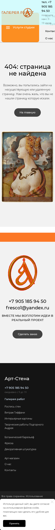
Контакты (10, 470)
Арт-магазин (12, 458)
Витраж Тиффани (15, 412)
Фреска (9, 443)
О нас (49, 38)
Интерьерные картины (18, 418)
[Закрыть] (52, 501)
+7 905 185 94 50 (17, 388)
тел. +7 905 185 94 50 (47, 6)
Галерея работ (18, 12)
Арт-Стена (17, 378)
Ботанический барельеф (19, 437)
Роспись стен (13, 406)
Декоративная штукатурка (20, 449)
